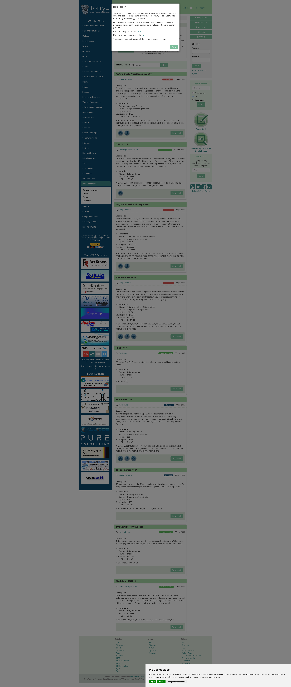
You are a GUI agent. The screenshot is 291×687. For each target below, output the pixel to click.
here (139, 31)
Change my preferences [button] (176, 682)
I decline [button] (161, 682)
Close (174, 47)
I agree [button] (152, 682)
